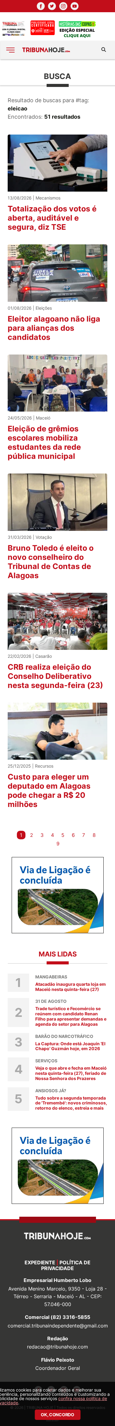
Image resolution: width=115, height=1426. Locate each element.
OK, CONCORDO (57, 1414)
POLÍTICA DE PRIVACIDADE (65, 1265)
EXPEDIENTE (40, 1262)
